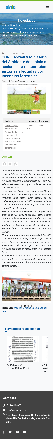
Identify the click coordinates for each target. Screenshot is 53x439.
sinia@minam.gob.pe (16, 410)
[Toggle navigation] (48, 7)
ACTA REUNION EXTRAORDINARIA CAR (18, 366)
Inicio (4, 25)
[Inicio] (10, 6)
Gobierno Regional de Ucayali (22, 81)
